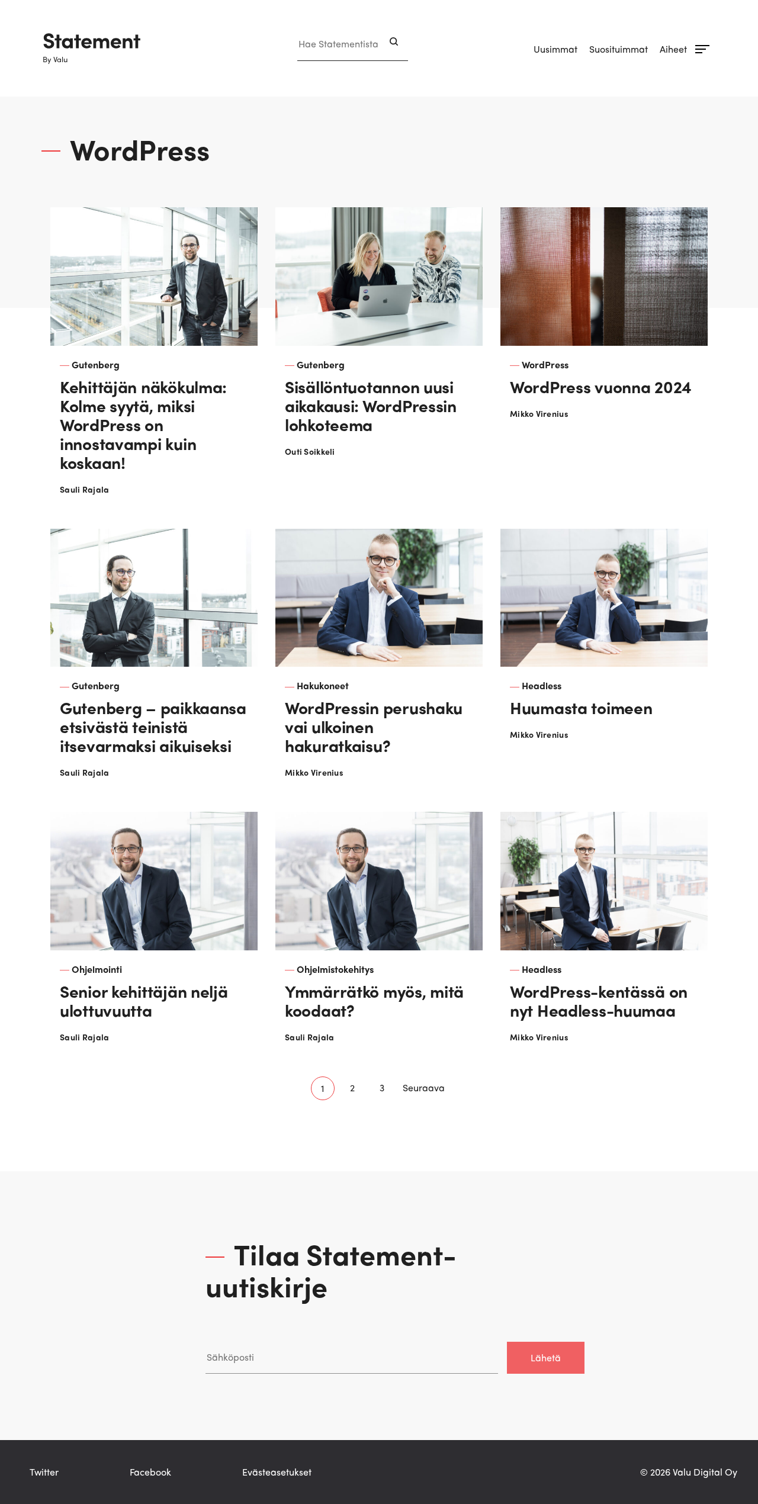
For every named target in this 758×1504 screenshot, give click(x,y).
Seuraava (424, 1087)
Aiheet (673, 49)
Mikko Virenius (539, 413)
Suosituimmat (618, 49)
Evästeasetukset (276, 1472)
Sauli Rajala (84, 489)
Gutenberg (96, 364)
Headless (541, 685)
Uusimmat (555, 49)
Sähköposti (229, 1329)
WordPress (545, 364)
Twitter (44, 1472)
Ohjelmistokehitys (335, 969)
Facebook (150, 1472)
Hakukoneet (323, 685)
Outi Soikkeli (310, 451)
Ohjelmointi (97, 969)
